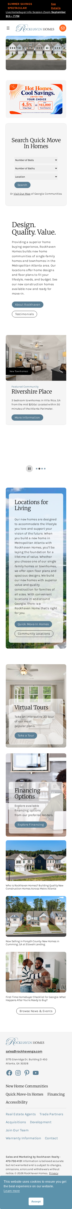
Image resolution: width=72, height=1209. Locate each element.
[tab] (36, 468)
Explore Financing (31, 824)
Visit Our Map (22, 193)
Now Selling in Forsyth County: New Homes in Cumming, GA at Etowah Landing (32, 943)
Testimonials (24, 314)
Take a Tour (26, 735)
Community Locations (34, 633)
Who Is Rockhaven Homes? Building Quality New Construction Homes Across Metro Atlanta (34, 887)
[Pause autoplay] (29, 468)
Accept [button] (36, 1201)
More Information (27, 417)
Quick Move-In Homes (33, 624)
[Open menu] (8, 28)
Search (22, 185)
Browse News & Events (36, 1011)
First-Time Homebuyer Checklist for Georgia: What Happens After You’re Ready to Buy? (36, 999)
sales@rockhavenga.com (24, 1051)
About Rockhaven (28, 304)
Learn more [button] (12, 1191)
